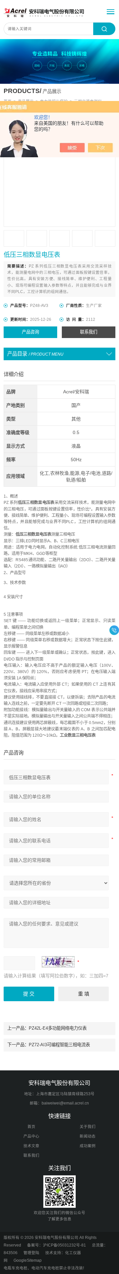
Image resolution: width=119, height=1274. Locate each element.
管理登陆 (31, 1253)
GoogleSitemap (28, 1260)
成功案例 (88, 1146)
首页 (31, 1127)
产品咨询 (30, 331)
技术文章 (31, 1146)
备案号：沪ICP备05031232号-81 (56, 1245)
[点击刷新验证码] (58, 961)
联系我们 (88, 331)
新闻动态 (88, 1136)
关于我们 (88, 1127)
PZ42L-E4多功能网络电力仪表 (58, 1028)
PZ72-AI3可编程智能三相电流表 (59, 1044)
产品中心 (31, 1136)
